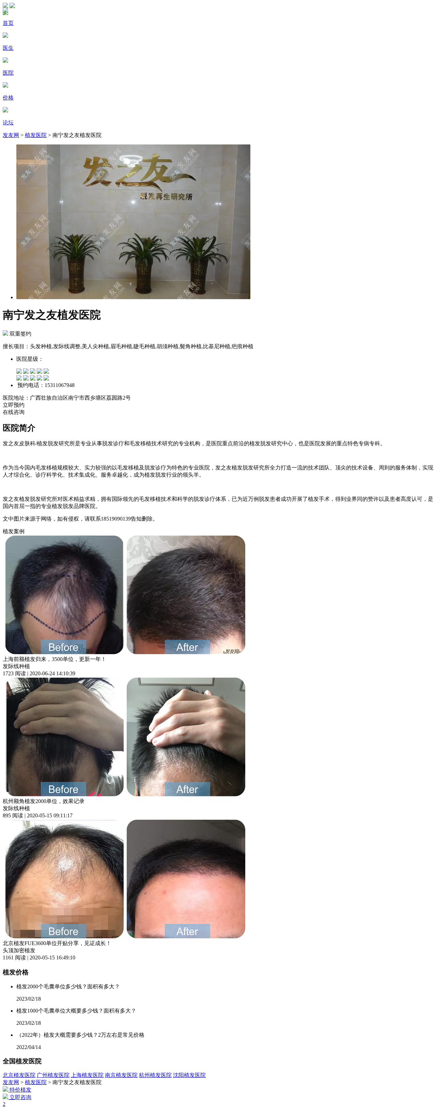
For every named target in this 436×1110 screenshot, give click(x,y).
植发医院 (36, 135)
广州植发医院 (53, 1075)
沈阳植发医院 (189, 1075)
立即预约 (14, 405)
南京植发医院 (121, 1075)
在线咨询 (14, 412)
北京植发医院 (19, 1075)
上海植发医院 (87, 1075)
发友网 (11, 135)
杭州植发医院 (155, 1075)
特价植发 (19, 1090)
